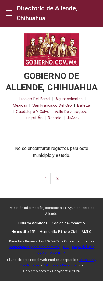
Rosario (55, 118)
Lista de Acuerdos (33, 223)
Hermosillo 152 (23, 232)
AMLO (86, 232)
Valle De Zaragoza (71, 111)
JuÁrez (73, 118)
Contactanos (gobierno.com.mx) (34, 247)
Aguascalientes (69, 99)
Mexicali (20, 105)
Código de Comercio (68, 223)
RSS (66, 247)
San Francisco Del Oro (52, 105)
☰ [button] (9, 13)
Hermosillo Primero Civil (58, 232)
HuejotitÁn (33, 118)
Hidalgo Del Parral (34, 99)
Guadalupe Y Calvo (32, 111)
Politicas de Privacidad (61, 265)
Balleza (83, 105)
